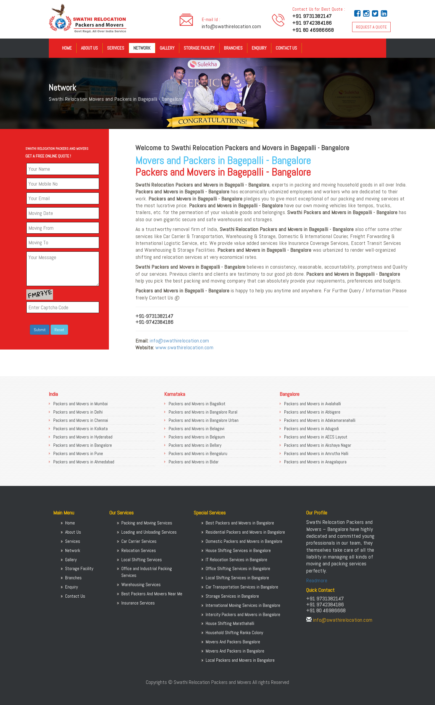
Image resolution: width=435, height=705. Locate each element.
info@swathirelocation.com (231, 26)
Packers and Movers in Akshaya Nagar (317, 445)
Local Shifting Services (141, 559)
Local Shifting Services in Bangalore (237, 578)
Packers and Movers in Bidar (194, 462)
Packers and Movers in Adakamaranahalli (319, 420)
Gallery (167, 48)
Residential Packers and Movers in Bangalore (245, 532)
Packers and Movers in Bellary (195, 445)
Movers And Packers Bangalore (233, 642)
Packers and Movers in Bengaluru (198, 453)
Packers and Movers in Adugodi (311, 428)
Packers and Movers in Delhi (78, 412)
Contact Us (286, 48)
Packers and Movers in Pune (78, 453)
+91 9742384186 (312, 22)
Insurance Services (138, 603)
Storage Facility (199, 48)
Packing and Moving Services (146, 523)
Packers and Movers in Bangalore (82, 445)
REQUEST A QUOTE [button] (371, 27)
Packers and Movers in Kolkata (80, 428)
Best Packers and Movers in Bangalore (240, 523)
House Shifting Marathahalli (230, 623)
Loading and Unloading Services (149, 532)
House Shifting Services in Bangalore (238, 550)
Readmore (316, 580)
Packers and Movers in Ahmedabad (83, 462)
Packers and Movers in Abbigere (312, 412)
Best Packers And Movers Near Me (151, 594)
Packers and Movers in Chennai (80, 420)
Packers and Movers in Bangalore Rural (203, 412)
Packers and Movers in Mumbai (80, 404)
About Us (89, 48)
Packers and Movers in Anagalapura (315, 462)
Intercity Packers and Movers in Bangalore (243, 614)
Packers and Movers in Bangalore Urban (204, 420)
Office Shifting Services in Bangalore (238, 568)
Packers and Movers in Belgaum (197, 437)
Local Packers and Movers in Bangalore (240, 660)
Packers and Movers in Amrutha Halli (316, 453)
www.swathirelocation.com (184, 347)
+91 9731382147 (312, 15)
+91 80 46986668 (313, 29)
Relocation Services (138, 550)
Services (115, 48)
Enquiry (259, 48)
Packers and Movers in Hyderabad (82, 437)
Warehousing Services (141, 584)
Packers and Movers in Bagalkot (197, 404)
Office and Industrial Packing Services (146, 571)
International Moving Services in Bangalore (243, 605)
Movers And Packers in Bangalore (235, 651)
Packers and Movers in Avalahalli (312, 404)
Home (67, 48)
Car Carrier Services (139, 541)
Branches (233, 48)
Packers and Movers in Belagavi (196, 428)
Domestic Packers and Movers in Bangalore (244, 541)
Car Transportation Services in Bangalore (242, 587)
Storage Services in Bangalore (232, 596)
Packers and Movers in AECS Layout (315, 437)
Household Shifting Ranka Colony (234, 632)
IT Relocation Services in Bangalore (236, 559)
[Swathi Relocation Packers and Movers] (53, 50)
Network (142, 48)
